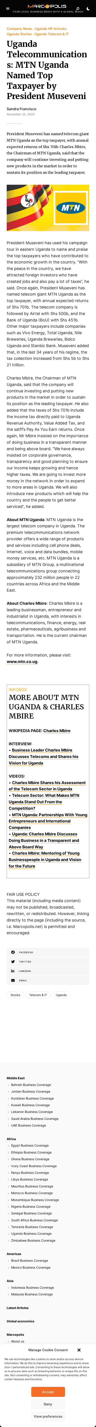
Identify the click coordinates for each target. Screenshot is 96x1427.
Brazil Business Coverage (29, 1260)
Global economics (20, 1321)
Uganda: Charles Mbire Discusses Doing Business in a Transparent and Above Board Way (44, 840)
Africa (11, 1139)
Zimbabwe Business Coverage (33, 1240)
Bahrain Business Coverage (31, 1085)
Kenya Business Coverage (30, 1172)
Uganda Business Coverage (31, 1233)
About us (17, 1341)
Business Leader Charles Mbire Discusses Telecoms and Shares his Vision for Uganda (43, 756)
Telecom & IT (38, 995)
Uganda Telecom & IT (51, 34)
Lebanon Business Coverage (32, 1112)
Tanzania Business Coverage (32, 1227)
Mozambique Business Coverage (35, 1200)
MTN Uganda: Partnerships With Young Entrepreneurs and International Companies (48, 821)
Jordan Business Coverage (30, 1091)
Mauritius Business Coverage (32, 1186)
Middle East (16, 1078)
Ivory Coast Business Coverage (34, 1166)
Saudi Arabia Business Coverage (34, 1118)
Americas (14, 1254)
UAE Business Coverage (28, 1125)
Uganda (61, 995)
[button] (79, 1350)
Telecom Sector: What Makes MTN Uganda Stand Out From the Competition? (44, 802)
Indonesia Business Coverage (32, 1287)
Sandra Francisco (21, 109)
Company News (19, 29)
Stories (15, 995)
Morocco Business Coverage (32, 1193)
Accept (48, 1392)
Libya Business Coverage (29, 1179)
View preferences (48, 1416)
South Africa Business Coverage (34, 1220)
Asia (10, 1281)
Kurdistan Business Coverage (32, 1098)
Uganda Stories (19, 34)
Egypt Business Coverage (30, 1145)
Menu (7, 8)
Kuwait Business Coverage (30, 1105)
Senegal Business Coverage (31, 1213)
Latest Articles (18, 1308)
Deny (48, 1404)
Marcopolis (15, 1334)
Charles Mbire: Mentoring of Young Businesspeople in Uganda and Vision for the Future (45, 859)
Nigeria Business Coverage (30, 1206)
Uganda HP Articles (50, 29)
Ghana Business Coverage (30, 1159)
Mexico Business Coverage (30, 1267)
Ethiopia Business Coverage (31, 1152)
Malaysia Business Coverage (32, 1294)
